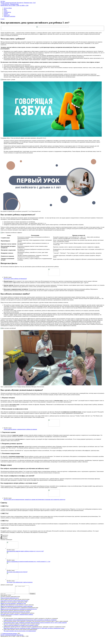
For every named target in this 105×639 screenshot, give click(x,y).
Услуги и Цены (8, 8)
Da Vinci (3, 1)
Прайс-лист (7, 15)
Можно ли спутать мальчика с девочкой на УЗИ (13, 603)
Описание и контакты (9, 16)
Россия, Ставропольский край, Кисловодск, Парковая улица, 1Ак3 (18, 2)
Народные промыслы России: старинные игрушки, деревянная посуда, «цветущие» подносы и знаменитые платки (34, 628)
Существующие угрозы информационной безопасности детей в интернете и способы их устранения (30, 619)
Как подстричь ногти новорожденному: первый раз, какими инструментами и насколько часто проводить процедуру (34, 499)
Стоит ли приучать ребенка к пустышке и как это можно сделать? (21, 625)
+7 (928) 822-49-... (10, 4)
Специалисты (7, 12)
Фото (5, 9)
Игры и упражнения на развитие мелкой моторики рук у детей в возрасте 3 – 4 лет (28, 561)
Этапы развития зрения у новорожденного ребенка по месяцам (20, 429)
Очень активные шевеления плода (10, 598)
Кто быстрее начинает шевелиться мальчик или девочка (15, 611)
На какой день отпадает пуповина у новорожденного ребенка (17, 614)
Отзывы (6, 13)
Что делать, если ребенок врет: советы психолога (20, 582)
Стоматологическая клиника (9, 633)
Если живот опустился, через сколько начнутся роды (14, 600)
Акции (5, 10)
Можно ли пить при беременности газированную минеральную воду (19, 609)
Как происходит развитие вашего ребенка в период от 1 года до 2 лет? (25, 551)
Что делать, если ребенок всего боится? (17, 571)
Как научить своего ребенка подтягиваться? (15, 278)
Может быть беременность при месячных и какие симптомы (16, 606)
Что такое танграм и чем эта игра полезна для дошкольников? (20, 630)
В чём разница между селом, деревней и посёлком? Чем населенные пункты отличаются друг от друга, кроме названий (35, 622)
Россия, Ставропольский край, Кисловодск (12, 634)
